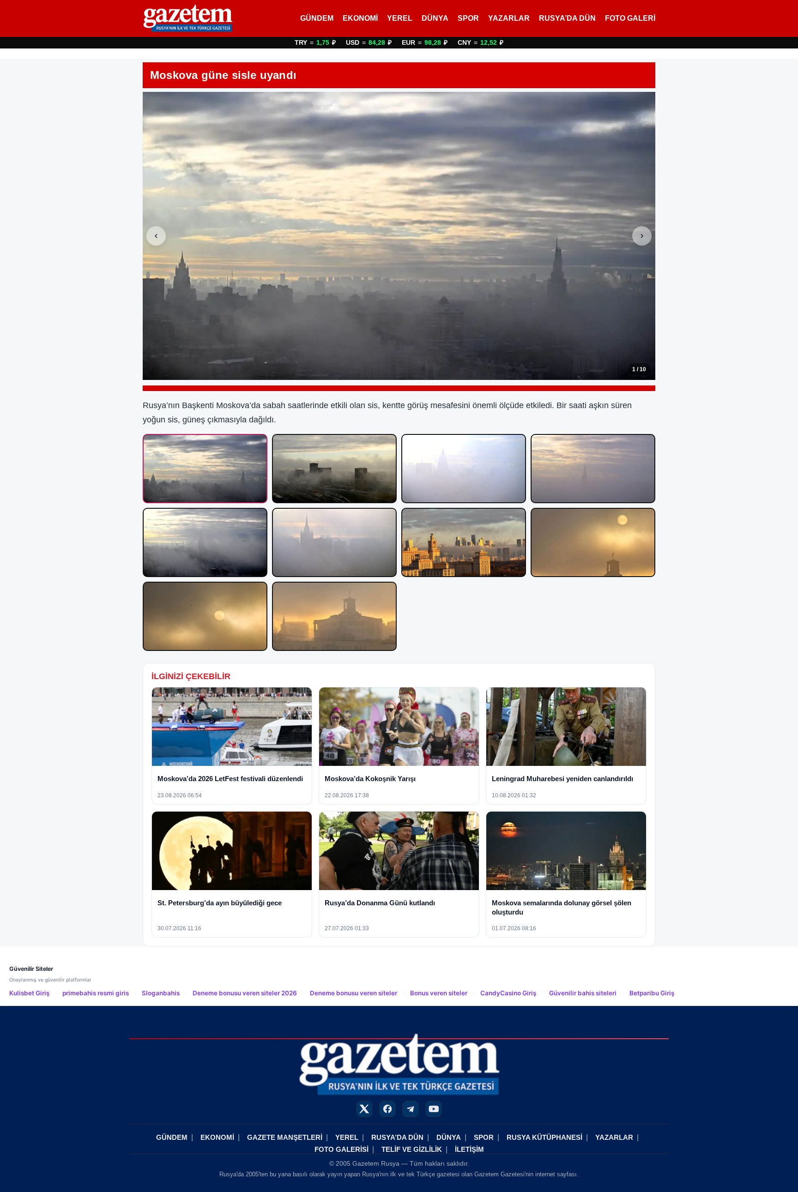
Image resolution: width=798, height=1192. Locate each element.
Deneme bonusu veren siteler (353, 993)
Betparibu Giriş (651, 993)
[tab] (205, 468)
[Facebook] (387, 1109)
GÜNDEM (316, 18)
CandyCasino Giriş (508, 993)
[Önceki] (156, 236)
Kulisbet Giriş (29, 993)
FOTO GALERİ (630, 18)
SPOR (468, 18)
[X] (364, 1109)
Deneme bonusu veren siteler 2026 (245, 993)
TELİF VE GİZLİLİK (411, 1149)
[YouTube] (433, 1109)
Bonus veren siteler (438, 993)
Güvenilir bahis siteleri (583, 993)
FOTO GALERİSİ (341, 1149)
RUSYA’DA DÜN (567, 18)
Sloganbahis (161, 993)
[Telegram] (410, 1109)
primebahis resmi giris (95, 993)
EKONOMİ (360, 18)
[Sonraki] (642, 236)
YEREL (399, 18)
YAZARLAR (509, 18)
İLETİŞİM (469, 1149)
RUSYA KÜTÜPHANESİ (544, 1137)
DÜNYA (435, 18)
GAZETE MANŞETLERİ (284, 1137)
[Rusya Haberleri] (188, 18)
